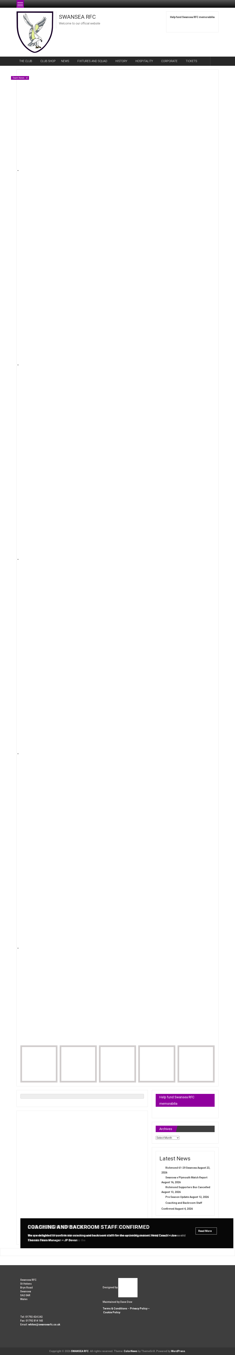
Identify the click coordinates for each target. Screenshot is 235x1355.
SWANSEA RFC (77, 17)
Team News (18, 78)
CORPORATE (169, 61)
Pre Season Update (177, 1197)
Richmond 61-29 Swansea (181, 1167)
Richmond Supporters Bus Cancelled (187, 1187)
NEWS (65, 61)
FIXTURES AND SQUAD (92, 61)
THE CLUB (25, 61)
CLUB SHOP (48, 61)
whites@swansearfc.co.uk (44, 1324)
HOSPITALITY (144, 61)
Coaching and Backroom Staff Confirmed (89, 1227)
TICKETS (191, 61)
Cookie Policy (111, 1312)
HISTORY (121, 61)
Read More (205, 1230)
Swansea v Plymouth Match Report (186, 1177)
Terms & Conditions (115, 1308)
